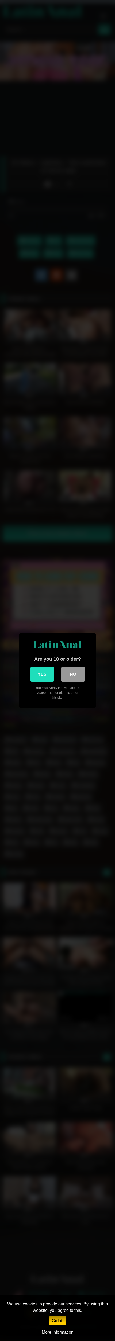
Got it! (58, 1320)
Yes (42, 674)
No (73, 674)
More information (58, 1332)
